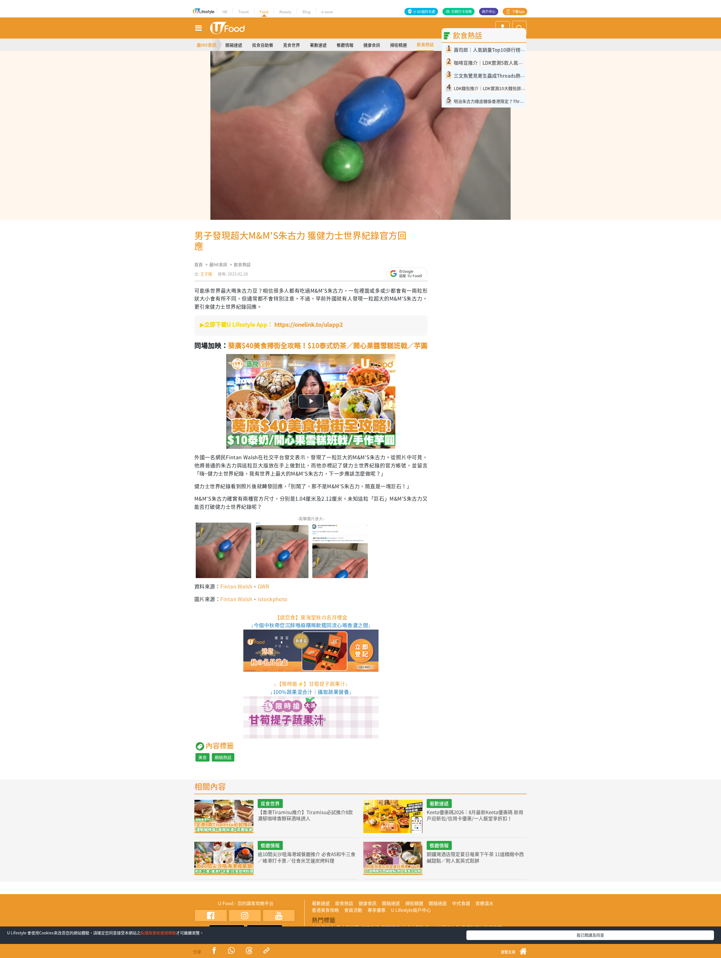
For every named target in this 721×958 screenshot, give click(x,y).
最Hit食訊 (207, 44)
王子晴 (206, 274)
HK (224, 11)
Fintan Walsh (236, 586)
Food (264, 11)
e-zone (327, 11)
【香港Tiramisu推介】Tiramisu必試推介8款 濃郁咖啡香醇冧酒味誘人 (305, 815)
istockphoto (273, 599)
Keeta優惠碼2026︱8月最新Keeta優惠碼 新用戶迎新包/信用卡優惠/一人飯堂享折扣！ (475, 815)
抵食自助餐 (262, 45)
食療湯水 (484, 903)
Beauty (285, 11)
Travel (243, 11)
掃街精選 (398, 45)
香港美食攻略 (325, 909)
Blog (306, 11)
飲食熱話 (425, 44)
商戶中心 (488, 11)
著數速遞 (318, 45)
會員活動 (353, 909)
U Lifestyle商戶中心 (411, 909)
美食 (202, 757)
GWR (263, 586)
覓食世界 (291, 45)
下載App (518, 11)
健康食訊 (371, 45)
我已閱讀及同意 (590, 935)
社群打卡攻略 (461, 11)
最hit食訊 (218, 264)
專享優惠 (377, 909)
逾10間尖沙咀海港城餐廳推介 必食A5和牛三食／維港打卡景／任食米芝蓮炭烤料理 (306, 857)
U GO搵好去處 (424, 11)
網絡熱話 (223, 757)
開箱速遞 (233, 45)
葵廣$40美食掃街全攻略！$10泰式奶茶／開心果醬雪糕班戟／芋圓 (328, 345)
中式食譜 (461, 903)
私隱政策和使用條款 (158, 932)
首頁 (198, 264)
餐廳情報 (345, 45)
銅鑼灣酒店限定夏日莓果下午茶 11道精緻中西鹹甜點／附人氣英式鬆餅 (475, 857)
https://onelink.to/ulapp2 (308, 324)
